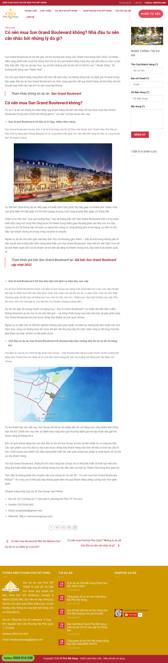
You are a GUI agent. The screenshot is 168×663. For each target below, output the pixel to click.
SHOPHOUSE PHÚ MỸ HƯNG (97, 11)
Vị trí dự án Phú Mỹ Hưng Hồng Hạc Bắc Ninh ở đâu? (87, 584)
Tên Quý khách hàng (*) (144, 64)
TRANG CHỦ (30, 11)
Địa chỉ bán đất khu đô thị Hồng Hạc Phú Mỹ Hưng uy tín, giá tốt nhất (87, 612)
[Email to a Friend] (63, 527)
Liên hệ (138, 2)
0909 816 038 (20, 633)
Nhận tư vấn (150, 13)
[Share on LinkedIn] (75, 527)
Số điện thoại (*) (140, 92)
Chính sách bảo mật (90, 658)
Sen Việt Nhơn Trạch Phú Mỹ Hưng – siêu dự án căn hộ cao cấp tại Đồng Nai (87, 627)
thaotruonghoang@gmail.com (26, 639)
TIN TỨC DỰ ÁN (123, 11)
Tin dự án (10, 28)
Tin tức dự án (125, 2)
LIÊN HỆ (30, 17)
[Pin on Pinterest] (69, 527)
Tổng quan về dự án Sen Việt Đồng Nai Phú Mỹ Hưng (86, 598)
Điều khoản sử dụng (114, 658)
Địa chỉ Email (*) (140, 78)
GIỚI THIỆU (46, 11)
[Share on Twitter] (57, 527)
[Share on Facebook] (51, 527)
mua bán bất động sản (40, 607)
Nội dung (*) (138, 106)
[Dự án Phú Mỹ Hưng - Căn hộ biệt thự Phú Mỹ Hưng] (11, 14)
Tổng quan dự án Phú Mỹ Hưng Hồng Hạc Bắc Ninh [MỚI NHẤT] (88, 642)
